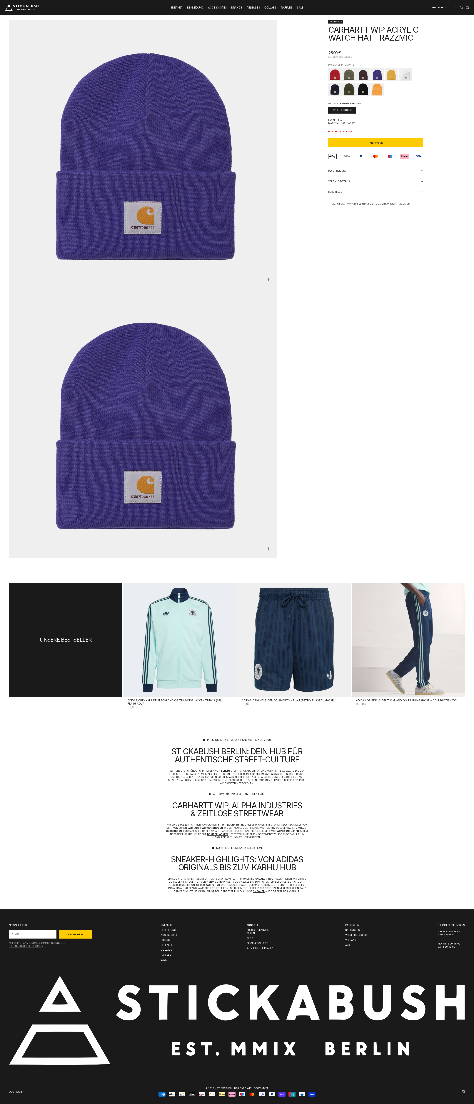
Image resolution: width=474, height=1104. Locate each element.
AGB (347, 945)
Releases (253, 7)
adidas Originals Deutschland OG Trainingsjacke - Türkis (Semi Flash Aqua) (175, 702)
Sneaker (177, 7)
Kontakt (252, 925)
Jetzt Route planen (260, 948)
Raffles (287, 7)
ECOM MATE (261, 1088)
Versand (348, 57)
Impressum (352, 925)
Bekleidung (195, 7)
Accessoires (217, 7)
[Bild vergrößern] (268, 279)
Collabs (270, 7)
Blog (250, 938)
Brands (236, 7)
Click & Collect (257, 943)
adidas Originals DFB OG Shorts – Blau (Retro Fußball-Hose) (288, 701)
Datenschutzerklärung (25, 946)
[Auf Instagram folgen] (463, 1092)
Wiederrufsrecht (357, 935)
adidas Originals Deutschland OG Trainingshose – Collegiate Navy (406, 701)
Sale (300, 7)
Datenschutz (354, 930)
